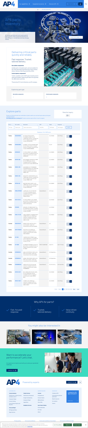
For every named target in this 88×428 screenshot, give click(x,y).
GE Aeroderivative (41, 407)
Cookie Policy (30, 426)
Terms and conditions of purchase (47, 420)
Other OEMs (40, 402)
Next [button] (74, 289)
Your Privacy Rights (57, 424)
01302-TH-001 (18, 214)
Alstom (39, 412)
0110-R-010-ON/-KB (19, 199)
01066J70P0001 (18, 190)
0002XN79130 (18, 135)
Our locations (54, 401)
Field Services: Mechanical (28, 395)
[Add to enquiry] (68, 136)
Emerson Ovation (41, 397)
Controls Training (12, 401)
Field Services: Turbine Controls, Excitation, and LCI (15, 396)
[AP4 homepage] (9, 4)
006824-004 (17, 175)
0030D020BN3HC (18, 144)
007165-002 (17, 183)
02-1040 (16, 237)
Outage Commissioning (27, 397)
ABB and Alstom (41, 400)
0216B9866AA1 (18, 264)
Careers (53, 403)
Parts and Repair (12, 407)
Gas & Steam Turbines (42, 405)
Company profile (55, 393)
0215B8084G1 (18, 258)
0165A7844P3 (18, 223)
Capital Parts (25, 402)
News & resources (55, 398)
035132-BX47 (18, 272)
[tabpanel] (17, 311)
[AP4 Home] (13, 382)
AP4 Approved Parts (13, 410)
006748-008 (17, 159)
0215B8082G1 (18, 252)
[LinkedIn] (80, 382)
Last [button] (78, 289)
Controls (39, 393)
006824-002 (17, 167)
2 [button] (64, 289)
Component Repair (12, 399)
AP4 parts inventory (46, 9)
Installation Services (27, 405)
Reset (68, 127)
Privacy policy (17, 420)
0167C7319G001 (18, 229)
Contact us (24, 118)
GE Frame (40, 409)
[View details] (70, 136)
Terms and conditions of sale (67, 420)
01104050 (17, 207)
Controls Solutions (12, 393)
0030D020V (17, 152)
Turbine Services (26, 393)
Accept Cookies (77, 424)
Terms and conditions (30, 420)
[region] (44, 425)
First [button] (56, 289)
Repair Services (12, 412)
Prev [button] (60, 289)
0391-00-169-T (18, 280)
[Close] (85, 424)
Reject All (68, 424)
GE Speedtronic (41, 395)
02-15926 (17, 244)
